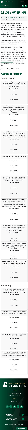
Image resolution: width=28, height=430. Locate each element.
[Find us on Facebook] (7, 406)
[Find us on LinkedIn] (14, 406)
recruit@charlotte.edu (7, 62)
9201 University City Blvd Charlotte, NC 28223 (14, 394)
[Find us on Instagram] (11, 406)
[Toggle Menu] (26, 6)
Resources (9, 415)
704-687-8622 (14, 401)
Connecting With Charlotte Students (15, 17)
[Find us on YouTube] (21, 406)
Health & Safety (11, 419)
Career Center (5, 6)
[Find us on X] (18, 406)
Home (3, 17)
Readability (21, 428)
